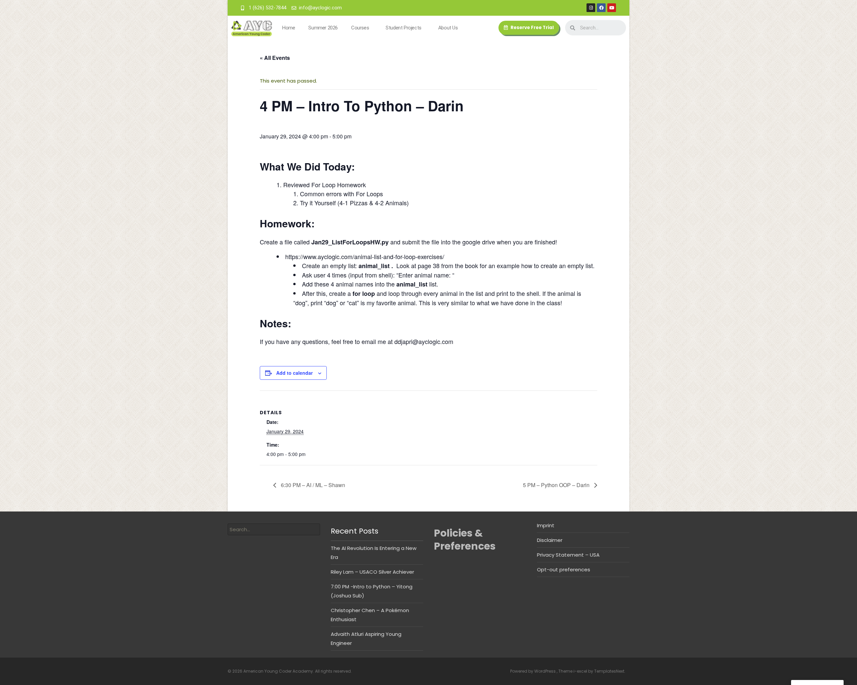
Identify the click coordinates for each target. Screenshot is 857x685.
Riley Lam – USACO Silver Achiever (372, 571)
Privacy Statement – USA (568, 554)
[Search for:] (274, 529)
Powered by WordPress (533, 671)
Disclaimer (549, 540)
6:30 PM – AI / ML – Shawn (312, 485)
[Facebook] (601, 7)
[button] (528, 28)
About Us (448, 28)
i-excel (580, 671)
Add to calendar (294, 372)
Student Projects (403, 28)
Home (288, 28)
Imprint (545, 525)
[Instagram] (591, 7)
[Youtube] (611, 7)
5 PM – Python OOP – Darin (557, 485)
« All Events (275, 58)
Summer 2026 (323, 28)
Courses (360, 28)
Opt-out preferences (563, 569)
